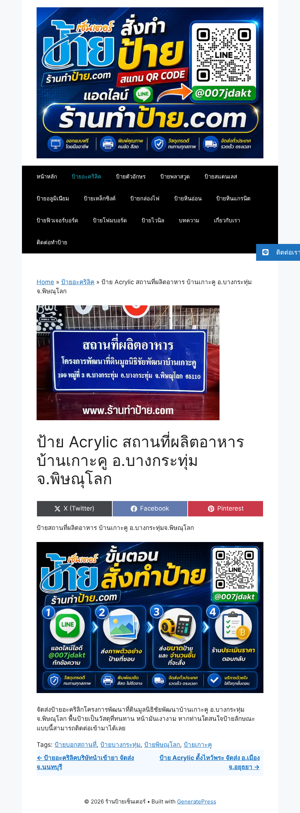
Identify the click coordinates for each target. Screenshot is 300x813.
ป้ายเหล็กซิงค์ (100, 198)
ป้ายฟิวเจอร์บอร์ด (57, 220)
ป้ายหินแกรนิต (233, 198)
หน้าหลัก (47, 176)
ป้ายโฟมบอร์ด (110, 220)
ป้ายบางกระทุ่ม (120, 744)
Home (45, 282)
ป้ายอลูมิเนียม (53, 198)
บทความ (189, 220)
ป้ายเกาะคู (198, 744)
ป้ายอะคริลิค (86, 176)
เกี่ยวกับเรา (227, 220)
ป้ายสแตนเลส (221, 176)
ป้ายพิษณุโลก (162, 744)
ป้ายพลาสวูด (175, 176)
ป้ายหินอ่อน (188, 198)
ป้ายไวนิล (153, 220)
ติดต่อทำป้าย (52, 242)
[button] (278, 252)
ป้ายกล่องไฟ (145, 198)
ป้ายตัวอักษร (131, 176)
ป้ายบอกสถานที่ (76, 744)
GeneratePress (196, 801)
